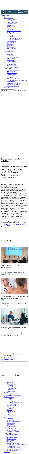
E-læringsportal (11, 58)
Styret (11, 35)
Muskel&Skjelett (11, 64)
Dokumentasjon (11, 25)
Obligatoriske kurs (11, 61)
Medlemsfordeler (11, 41)
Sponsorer (9, 45)
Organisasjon (10, 34)
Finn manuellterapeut (9, 51)
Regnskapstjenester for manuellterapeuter (17, 80)
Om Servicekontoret (9, 32)
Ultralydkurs (10, 54)
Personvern (10, 49)
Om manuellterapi (8, 18)
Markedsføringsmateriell (13, 86)
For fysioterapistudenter (13, 67)
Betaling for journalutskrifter (14, 84)
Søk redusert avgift (12, 73)
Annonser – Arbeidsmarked (14, 31)
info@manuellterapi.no (8, 359)
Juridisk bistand (11, 81)
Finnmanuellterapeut (12, 12)
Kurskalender (10, 60)
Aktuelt (6, 28)
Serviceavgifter (11, 47)
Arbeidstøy (10, 44)
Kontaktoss (26, 12)
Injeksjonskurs (10, 55)
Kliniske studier (11, 26)
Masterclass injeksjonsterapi (14, 57)
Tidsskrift (6, 62)
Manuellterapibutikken (13, 70)
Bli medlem (7, 87)
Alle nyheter (10, 29)
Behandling (10, 20)
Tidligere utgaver (11, 65)
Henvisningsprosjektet (12, 23)
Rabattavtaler (10, 42)
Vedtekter (12, 36)
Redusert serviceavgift (16, 38)
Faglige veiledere (11, 74)
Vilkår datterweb (14, 39)
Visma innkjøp (11, 76)
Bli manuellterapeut (12, 22)
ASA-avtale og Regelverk (13, 83)
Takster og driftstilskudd (13, 78)
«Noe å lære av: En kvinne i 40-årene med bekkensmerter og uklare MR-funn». (14, 224)
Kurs (5, 52)
